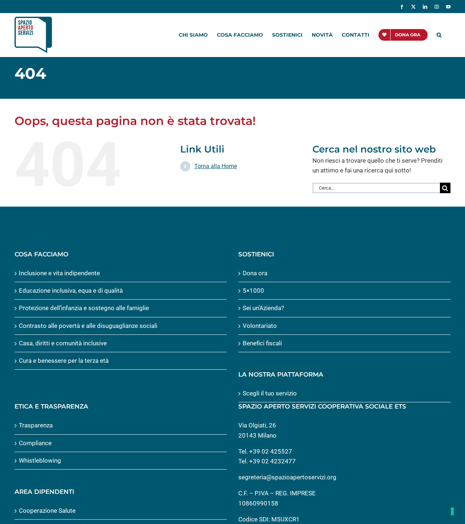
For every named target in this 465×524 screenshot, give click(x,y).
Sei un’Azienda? (263, 308)
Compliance (35, 443)
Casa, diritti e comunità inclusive (63, 343)
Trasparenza (36, 425)
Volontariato (260, 325)
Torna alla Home (215, 166)
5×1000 (253, 290)
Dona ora (255, 273)
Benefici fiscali (262, 343)
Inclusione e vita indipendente (59, 273)
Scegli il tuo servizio (270, 393)
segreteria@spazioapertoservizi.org (287, 477)
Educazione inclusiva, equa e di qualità (71, 290)
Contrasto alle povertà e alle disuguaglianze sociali (88, 325)
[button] (439, 35)
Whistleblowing (40, 460)
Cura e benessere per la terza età (64, 360)
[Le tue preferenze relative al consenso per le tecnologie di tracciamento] (452, 511)
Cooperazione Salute (47, 510)
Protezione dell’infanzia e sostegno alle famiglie (84, 308)
